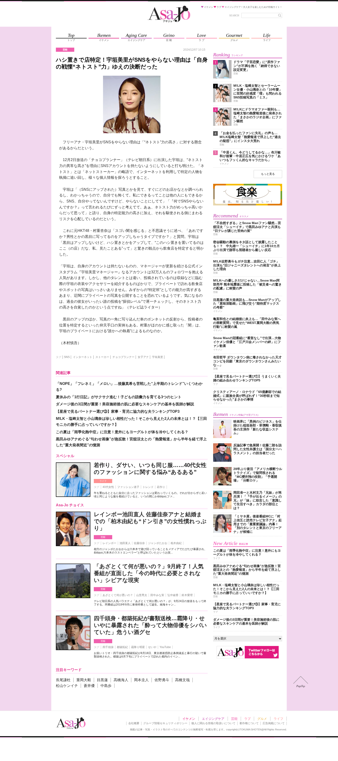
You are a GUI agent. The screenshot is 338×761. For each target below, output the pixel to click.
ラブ (247, 719)
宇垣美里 (157, 357)
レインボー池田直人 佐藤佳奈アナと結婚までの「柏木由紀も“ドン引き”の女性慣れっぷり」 (150, 521)
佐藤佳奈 (139, 543)
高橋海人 (121, 680)
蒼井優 (89, 686)
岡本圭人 (141, 680)
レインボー (109, 543)
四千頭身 (108, 647)
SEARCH (234, 15)
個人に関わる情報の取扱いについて (213, 723)
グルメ (262, 719)
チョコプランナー (123, 357)
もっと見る (268, 174)
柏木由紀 (176, 543)
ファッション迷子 (128, 487)
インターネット (82, 357)
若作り (161, 487)
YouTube (165, 647)
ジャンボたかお (157, 543)
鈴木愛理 (187, 595)
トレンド (148, 487)
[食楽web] (247, 204)
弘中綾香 (172, 595)
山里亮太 (141, 595)
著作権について (249, 723)
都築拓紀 (122, 647)
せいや (152, 647)
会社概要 (133, 723)
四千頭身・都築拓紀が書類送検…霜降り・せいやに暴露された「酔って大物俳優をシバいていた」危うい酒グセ (150, 625)
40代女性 (108, 487)
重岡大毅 (83, 680)
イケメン (188, 719)
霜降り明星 (138, 647)
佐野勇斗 (162, 680)
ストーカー (102, 357)
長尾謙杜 (63, 680)
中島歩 (106, 686)
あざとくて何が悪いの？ (118, 595)
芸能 (103, 537)
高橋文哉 (182, 680)
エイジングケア (213, 719)
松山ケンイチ (67, 686)
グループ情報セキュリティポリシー (165, 723)
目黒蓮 (102, 680)
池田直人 (125, 543)
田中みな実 (157, 595)
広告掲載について (274, 723)
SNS (67, 357)
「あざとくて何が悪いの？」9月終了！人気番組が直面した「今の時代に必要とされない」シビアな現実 (148, 573)
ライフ (103, 481)
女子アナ (143, 357)
